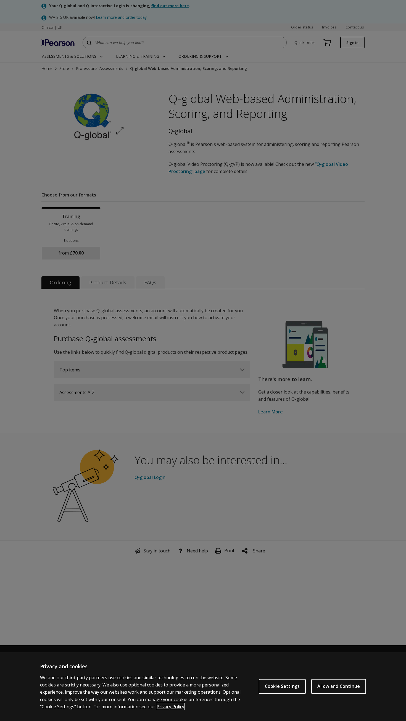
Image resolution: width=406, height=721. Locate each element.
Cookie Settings (282, 686)
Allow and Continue (338, 686)
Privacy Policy (170, 706)
